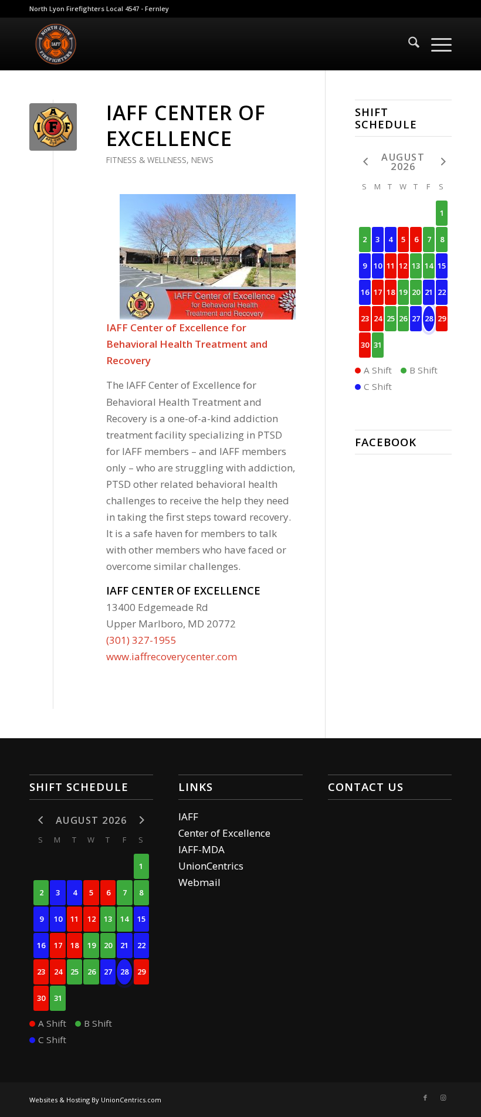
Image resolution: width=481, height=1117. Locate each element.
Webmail (199, 882)
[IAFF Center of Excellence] (53, 127)
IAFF (188, 816)
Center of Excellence (224, 833)
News (202, 159)
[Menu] (435, 44)
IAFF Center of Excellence (186, 125)
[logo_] (55, 44)
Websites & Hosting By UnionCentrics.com (95, 1099)
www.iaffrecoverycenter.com (171, 656)
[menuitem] (408, 44)
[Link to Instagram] (443, 1097)
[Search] (408, 44)
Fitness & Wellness (146, 159)
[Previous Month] (365, 161)
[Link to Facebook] (425, 1097)
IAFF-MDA (201, 849)
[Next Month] (442, 161)
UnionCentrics (210, 865)
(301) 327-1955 (141, 640)
